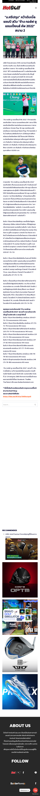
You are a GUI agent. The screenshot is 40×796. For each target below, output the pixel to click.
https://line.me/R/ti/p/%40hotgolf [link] (17, 396)
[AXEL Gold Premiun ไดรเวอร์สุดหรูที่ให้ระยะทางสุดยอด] (21, 549)
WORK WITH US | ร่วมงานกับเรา (20, 0)
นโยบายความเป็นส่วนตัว (33, 2)
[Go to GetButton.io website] (35, 794)
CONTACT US (34, 0)
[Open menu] (36, 7)
